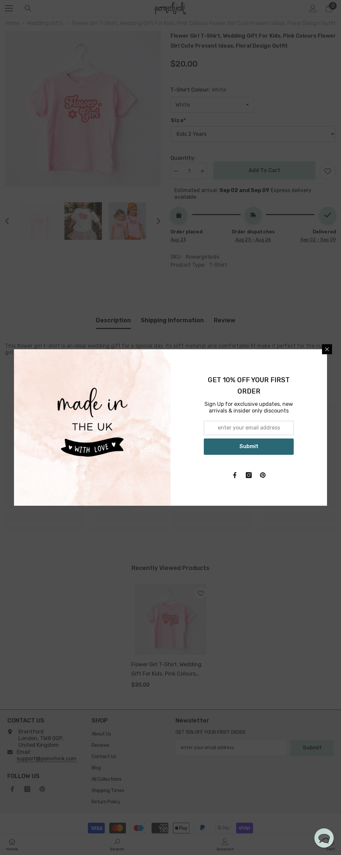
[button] (324, 838)
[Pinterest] (263, 475)
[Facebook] (235, 475)
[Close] (327, 349)
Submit (248, 446)
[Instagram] (249, 475)
